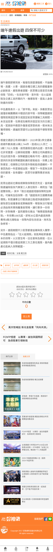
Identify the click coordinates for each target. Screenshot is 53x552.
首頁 (11, 15)
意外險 (7, 265)
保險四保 (45, 265)
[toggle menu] (2, 4)
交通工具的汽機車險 (9, 271)
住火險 (34, 265)
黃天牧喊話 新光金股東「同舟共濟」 (28, 327)
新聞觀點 (18, 15)
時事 (25, 15)
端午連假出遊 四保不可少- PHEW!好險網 (15, 3)
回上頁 (26, 316)
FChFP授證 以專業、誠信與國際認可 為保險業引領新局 (23, 339)
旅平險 (16, 265)
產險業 (25, 265)
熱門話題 (32, 15)
